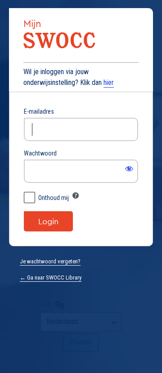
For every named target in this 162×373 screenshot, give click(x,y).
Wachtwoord (40, 153)
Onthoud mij (53, 197)
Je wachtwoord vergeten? (50, 261)
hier (109, 82)
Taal (45, 304)
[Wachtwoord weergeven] (129, 169)
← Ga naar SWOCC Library (50, 277)
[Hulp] (75, 195)
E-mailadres (39, 111)
